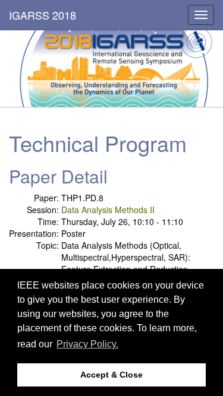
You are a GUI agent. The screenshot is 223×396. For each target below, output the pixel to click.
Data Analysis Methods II (108, 210)
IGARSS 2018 (42, 15)
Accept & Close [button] (111, 374)
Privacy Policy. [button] (87, 344)
